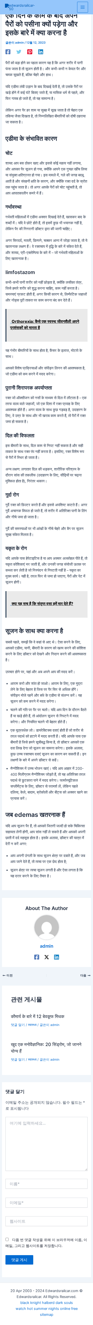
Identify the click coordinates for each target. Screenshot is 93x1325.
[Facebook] (7, 51)
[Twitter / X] (46, 957)
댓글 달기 (18, 1025)
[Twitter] (18, 51)
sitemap (46, 1314)
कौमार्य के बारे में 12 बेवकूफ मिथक (37, 1016)
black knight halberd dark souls (46, 1302)
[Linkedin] (40, 51)
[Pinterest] (29, 51)
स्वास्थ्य (32, 1025)
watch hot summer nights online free (47, 1308)
